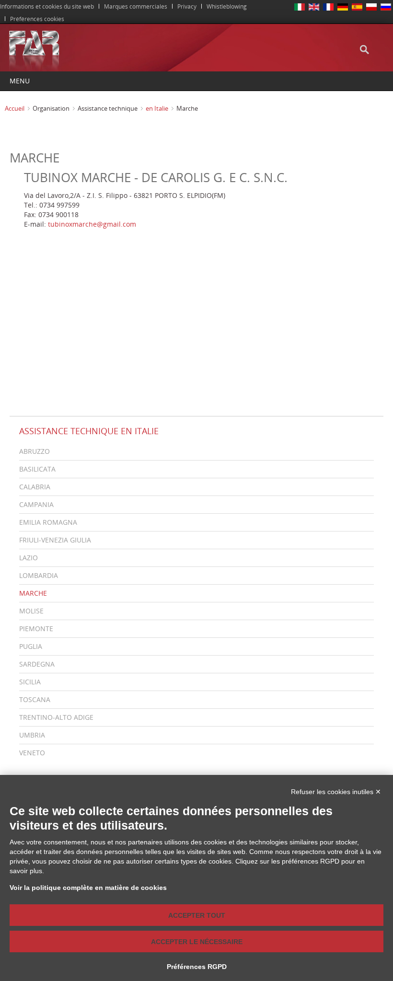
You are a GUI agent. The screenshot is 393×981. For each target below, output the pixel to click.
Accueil (14, 108)
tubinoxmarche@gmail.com (92, 224)
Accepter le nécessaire (197, 942)
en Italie (157, 108)
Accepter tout (196, 915)
